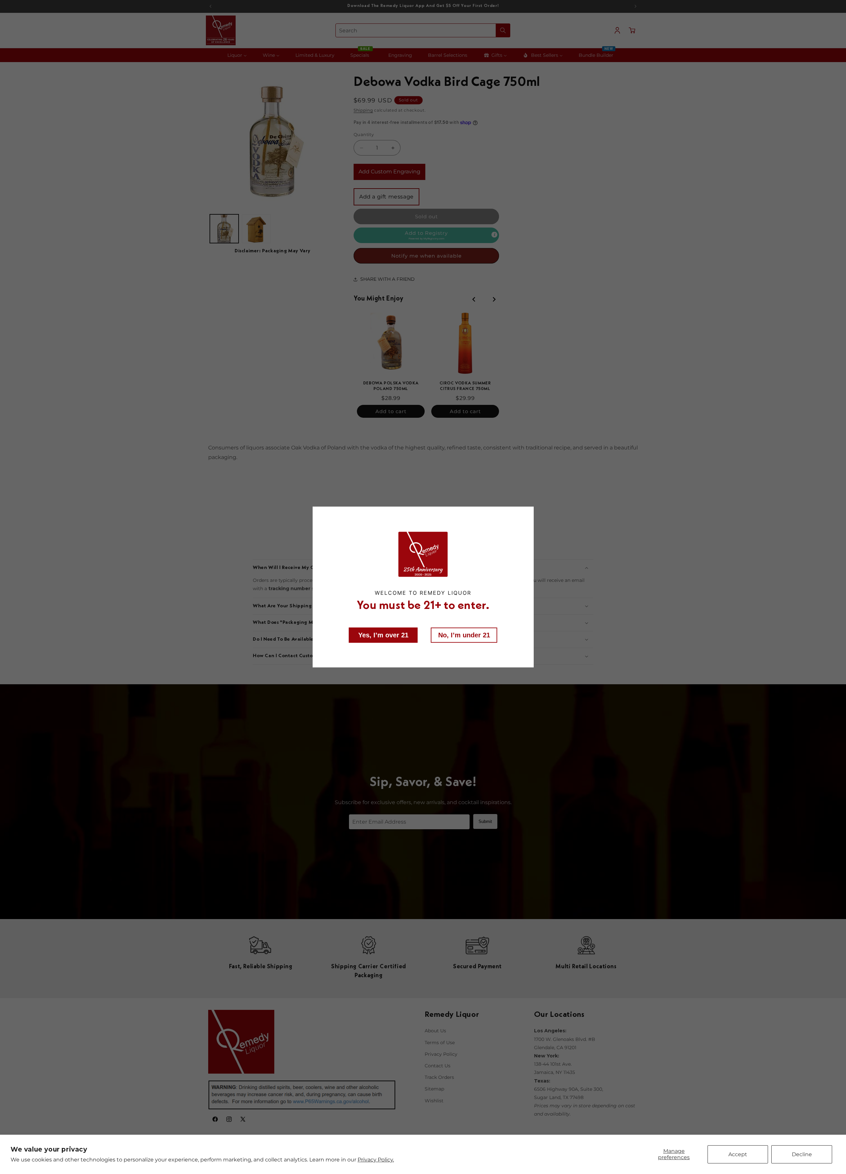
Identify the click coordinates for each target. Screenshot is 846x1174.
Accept (737, 1154)
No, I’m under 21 (464, 634)
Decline (802, 1154)
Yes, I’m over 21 (383, 634)
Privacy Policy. (376, 1159)
